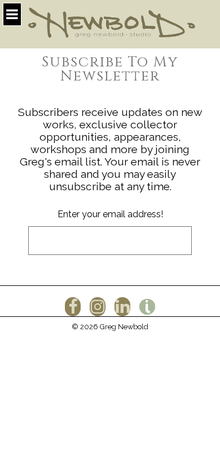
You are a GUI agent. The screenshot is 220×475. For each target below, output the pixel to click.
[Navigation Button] (12, 14)
